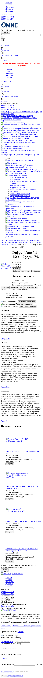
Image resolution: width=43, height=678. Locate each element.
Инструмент (17, 148)
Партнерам (10, 7)
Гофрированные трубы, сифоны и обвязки (20, 241)
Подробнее (5, 339)
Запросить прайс (7, 606)
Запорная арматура (25, 116)
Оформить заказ (7, 642)
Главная (9, 3)
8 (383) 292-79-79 (7, 17)
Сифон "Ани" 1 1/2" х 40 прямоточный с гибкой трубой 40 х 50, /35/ (21, 550)
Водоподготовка (22, 146)
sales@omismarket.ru (15, 574)
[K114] (6, 268)
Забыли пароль (7, 672)
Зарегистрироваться (15, 676)
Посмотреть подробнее (27, 302)
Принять (5, 569)
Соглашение (6, 626)
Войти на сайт (6, 15)
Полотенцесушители (27, 134)
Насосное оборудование (31, 128)
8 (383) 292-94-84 (7, 19)
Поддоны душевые (25, 140)
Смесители (15, 110)
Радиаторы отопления (29, 136)
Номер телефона (7, 664)
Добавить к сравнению (21, 271)
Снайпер (21, 632)
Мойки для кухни (24, 138)
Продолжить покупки (22, 642)
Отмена (4, 658)
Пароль (39, 664)
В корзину (16, 268)
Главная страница (8, 240)
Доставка (9, 9)
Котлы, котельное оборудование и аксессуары (19, 132)
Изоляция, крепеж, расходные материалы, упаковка (21, 155)
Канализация (18, 122)
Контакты (9, 11)
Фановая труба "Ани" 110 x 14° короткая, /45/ (23, 521)
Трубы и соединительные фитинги (19, 119)
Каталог (9, 5)
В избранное (35, 271)
